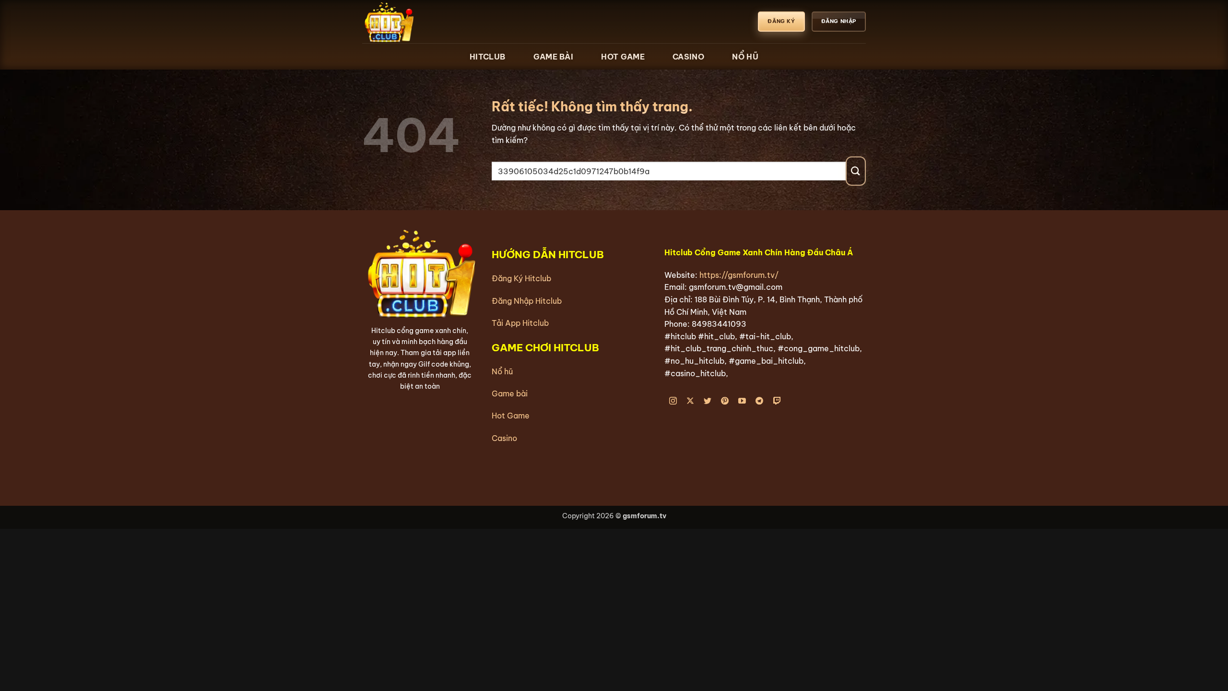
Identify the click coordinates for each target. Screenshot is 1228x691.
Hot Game (622, 56)
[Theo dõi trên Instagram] (673, 401)
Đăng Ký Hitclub (521, 278)
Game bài (510, 393)
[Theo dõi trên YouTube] (742, 401)
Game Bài (553, 56)
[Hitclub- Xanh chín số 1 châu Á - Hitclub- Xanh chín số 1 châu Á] (410, 21)
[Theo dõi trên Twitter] (708, 401)
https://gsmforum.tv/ (739, 275)
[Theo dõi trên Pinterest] (725, 401)
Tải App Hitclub (520, 323)
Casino (688, 56)
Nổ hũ (502, 371)
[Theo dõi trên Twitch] (777, 401)
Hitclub (487, 56)
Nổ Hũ (745, 56)
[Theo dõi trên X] (690, 401)
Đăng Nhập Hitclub (527, 301)
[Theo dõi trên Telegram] (760, 401)
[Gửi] (856, 171)
